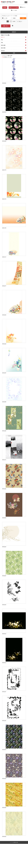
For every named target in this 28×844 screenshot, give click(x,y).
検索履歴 (4, 7)
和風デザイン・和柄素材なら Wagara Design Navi (8, 2)
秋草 (11, 55)
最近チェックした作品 (13, 7)
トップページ (4, 55)
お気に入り (23, 7)
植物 (8, 55)
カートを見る (14, 10)
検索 (23, 18)
